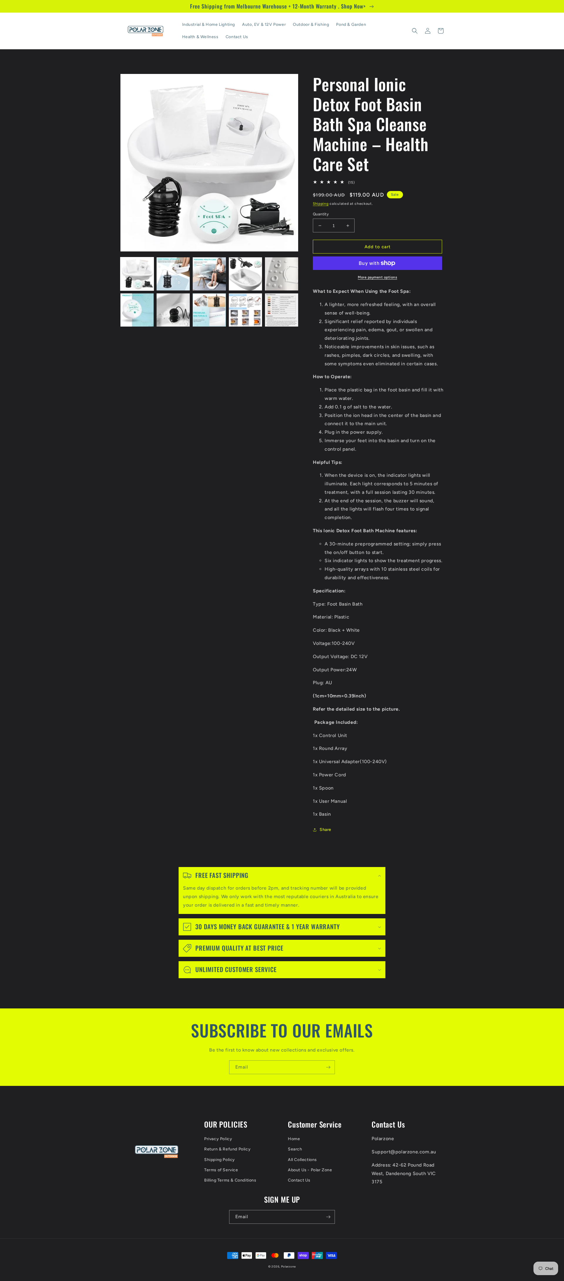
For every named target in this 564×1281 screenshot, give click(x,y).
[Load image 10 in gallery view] (281, 310)
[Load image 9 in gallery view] (245, 310)
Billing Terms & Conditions (230, 1180)
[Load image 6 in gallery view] (137, 310)
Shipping (321, 204)
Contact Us (299, 1180)
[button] (414, 30)
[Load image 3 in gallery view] (209, 273)
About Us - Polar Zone (310, 1169)
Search (295, 1149)
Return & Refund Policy (227, 1149)
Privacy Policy (218, 1138)
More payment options (377, 277)
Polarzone (288, 1266)
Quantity (321, 214)
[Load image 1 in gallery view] (137, 273)
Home (294, 1138)
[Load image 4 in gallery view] (245, 273)
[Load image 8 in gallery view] (209, 310)
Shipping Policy (219, 1159)
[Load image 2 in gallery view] (173, 273)
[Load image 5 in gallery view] (281, 273)
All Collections (302, 1159)
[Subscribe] (328, 1067)
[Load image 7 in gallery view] (173, 310)
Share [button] (325, 829)
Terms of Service (221, 1169)
